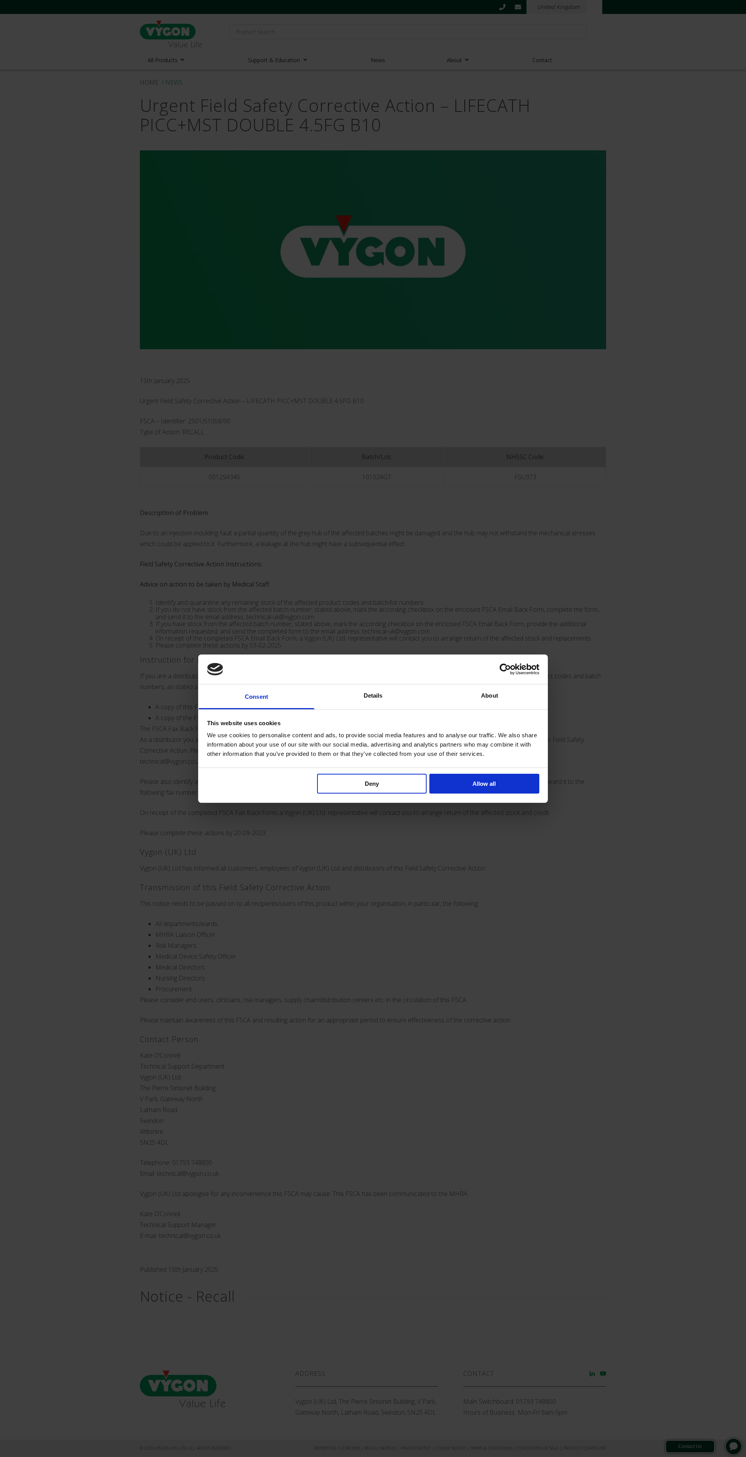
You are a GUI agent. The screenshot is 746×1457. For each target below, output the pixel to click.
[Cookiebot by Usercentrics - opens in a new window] (505, 669)
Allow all (484, 783)
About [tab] (489, 695)
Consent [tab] (256, 696)
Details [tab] (373, 695)
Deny (372, 783)
